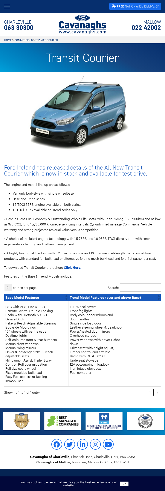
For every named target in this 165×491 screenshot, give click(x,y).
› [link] (157, 392)
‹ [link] (143, 392)
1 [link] (150, 392)
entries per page (25, 287)
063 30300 (18, 25)
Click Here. (72, 267)
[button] (66, 297)
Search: (113, 287)
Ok (124, 483)
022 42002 (146, 25)
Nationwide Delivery (138, 6)
